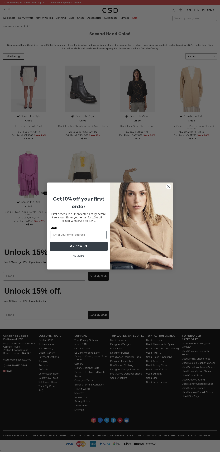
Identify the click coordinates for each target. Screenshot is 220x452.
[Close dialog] (169, 186)
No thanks (78, 255)
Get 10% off (78, 246)
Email (54, 228)
